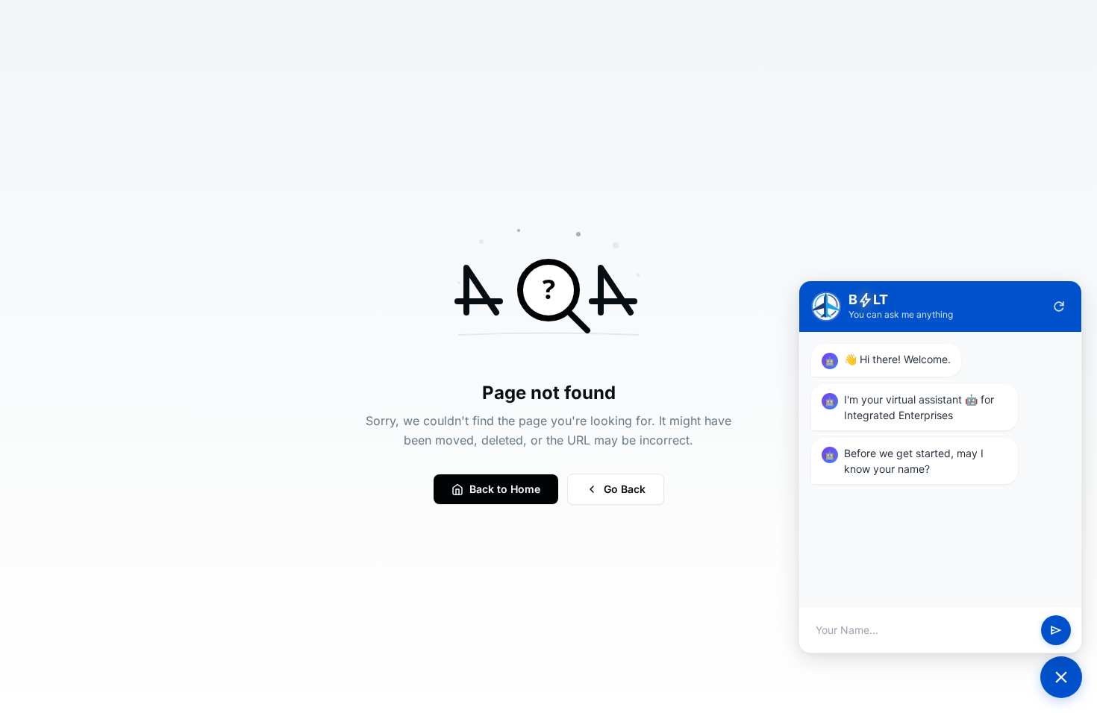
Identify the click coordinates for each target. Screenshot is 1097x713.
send (1056, 630)
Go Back (625, 489)
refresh (1058, 306)
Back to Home (504, 489)
